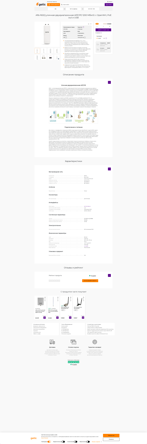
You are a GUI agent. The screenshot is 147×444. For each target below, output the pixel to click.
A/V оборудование (65, 330)
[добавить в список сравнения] (88, 24)
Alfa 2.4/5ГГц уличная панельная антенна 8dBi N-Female (40, 308)
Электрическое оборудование (39, 325)
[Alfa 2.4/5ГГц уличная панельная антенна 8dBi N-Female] (40, 300)
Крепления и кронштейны (39, 327)
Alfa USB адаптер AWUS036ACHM (65, 307)
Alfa (55, 8)
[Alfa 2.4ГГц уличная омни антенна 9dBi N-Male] (53, 300)
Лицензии (35, 329)
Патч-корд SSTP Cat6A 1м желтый (94, 330)
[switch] (63, 442)
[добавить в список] (91, 24)
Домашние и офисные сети (39, 324)
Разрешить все (111, 435)
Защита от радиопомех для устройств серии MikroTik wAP (99, 329)
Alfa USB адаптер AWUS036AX (77, 307)
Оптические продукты (66, 332)
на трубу (86, 246)
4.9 (62, 305)
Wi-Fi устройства (73, 8)
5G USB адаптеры (65, 329)
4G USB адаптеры (65, 327)
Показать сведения (96, 441)
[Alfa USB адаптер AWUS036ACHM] (66, 300)
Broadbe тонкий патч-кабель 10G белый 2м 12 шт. (97, 332)
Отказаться (111, 439)
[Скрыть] (109, 82)
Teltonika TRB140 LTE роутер (93, 324)
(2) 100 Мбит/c (87, 206)
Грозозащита (64, 325)
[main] (41, 4)
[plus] (109, 26)
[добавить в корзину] (45, 316)
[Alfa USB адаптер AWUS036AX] (79, 300)
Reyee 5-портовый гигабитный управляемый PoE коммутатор (100, 327)
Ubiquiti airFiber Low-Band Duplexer (94, 325)
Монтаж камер (64, 324)
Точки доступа (81, 37)
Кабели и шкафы (36, 332)
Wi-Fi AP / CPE (91, 8)
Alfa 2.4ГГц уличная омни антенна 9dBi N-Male (53, 308)
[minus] (97, 26)
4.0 (49, 305)
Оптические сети (37, 330)
